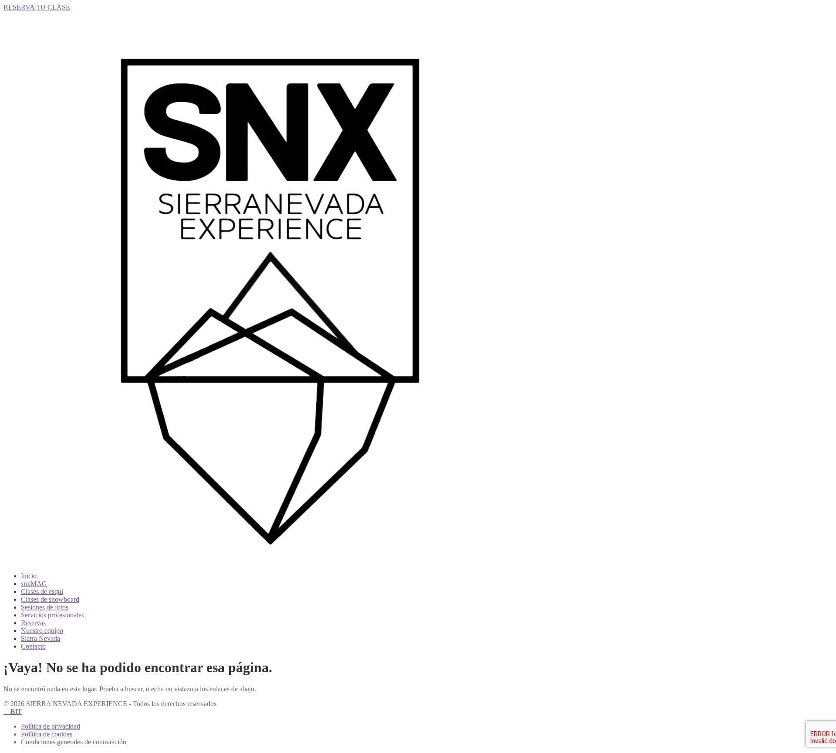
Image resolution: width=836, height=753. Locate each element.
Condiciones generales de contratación (73, 742)
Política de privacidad (50, 726)
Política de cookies (46, 734)
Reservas (33, 622)
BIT (12, 711)
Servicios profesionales (52, 615)
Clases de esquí (42, 591)
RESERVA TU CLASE (36, 7)
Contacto (33, 646)
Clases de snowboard (50, 599)
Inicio (29, 576)
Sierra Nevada (40, 638)
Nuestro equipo (42, 630)
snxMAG (34, 583)
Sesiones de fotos (44, 607)
